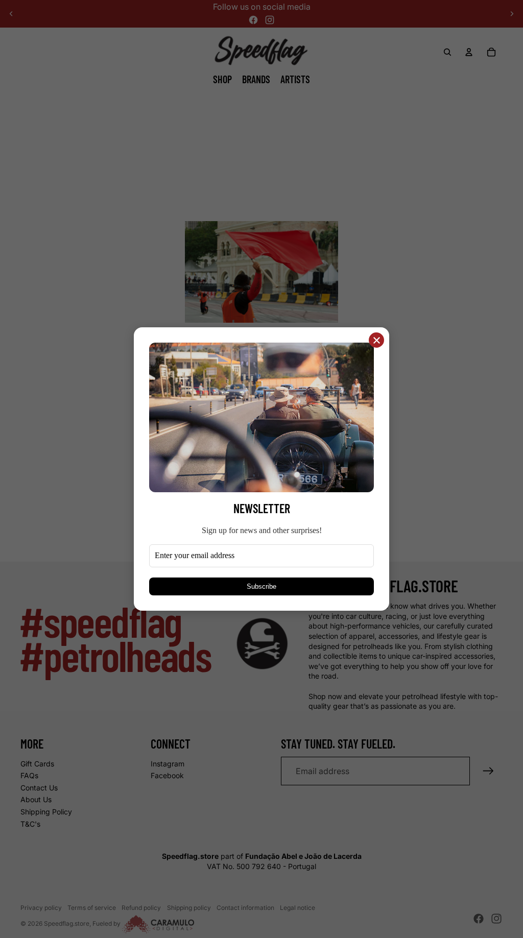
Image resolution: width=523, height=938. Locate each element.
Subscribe (261, 586)
